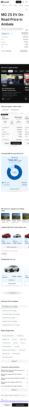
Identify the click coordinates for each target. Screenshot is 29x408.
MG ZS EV (4, 5)
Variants (21, 5)
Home (2, 395)
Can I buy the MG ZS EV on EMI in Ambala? (11, 386)
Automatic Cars (5, 339)
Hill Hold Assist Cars (6, 346)
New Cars (7, 395)
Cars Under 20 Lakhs (7, 357)
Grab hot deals (16, 143)
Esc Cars (23, 342)
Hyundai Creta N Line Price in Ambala (10, 325)
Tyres (16, 71)
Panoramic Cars (6, 353)
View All (14, 361)
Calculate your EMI (14, 188)
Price (10, 5)
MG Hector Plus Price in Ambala (9, 321)
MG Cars (12, 395)
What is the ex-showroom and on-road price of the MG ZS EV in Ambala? (12, 371)
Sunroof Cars (22, 350)
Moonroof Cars (16, 353)
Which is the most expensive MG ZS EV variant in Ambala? (13, 379)
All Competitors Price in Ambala (10, 306)
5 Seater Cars (20, 335)
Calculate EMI (23, 51)
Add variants (5, 109)
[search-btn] (23, 2)
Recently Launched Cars (8, 335)
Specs (15, 5)
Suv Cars (14, 339)
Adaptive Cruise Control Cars (9, 350)
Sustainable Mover (15, 109)
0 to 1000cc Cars (6, 342)
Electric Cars (23, 339)
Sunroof (21, 71)
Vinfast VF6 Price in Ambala (8, 317)
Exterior (10, 71)
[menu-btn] (26, 2)
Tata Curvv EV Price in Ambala (9, 310)
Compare (6, 143)
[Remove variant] (22, 113)
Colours (27, 5)
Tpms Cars (17, 346)
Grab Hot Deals (20, 405)
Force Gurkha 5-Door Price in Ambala (11, 314)
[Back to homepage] (5, 2)
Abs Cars (15, 342)
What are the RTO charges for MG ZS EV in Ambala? (11, 383)
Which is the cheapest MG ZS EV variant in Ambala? (11, 375)
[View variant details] (12, 129)
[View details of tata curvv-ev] (12, 273)
